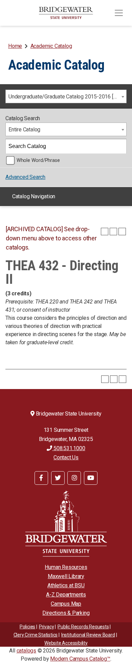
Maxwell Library (66, 576)
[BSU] (66, 13)
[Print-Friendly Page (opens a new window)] (113, 231)
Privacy (46, 626)
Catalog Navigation (33, 196)
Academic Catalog (51, 46)
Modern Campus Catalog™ (80, 659)
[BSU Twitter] (58, 478)
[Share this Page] (104, 231)
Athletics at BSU (66, 585)
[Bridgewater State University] (66, 523)
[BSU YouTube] (90, 478)
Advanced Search (25, 177)
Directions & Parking (65, 613)
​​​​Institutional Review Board (88, 635)
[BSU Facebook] (41, 478)
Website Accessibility (66, 643)
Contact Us (66, 457)
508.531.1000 (68, 448)
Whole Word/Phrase (38, 160)
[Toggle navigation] (119, 13)
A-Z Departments (66, 594)
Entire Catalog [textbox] (24, 129)
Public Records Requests (83, 626)
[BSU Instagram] (74, 478)
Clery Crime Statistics (36, 635)
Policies (27, 626)
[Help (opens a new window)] (122, 231)
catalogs (26, 650)
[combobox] (66, 96)
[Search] (119, 146)
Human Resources (66, 567)
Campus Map (66, 604)
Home (15, 46)
